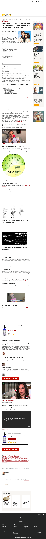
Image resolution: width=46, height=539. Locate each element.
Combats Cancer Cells (6, 54)
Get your (5, 429)
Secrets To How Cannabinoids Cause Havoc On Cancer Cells (10, 49)
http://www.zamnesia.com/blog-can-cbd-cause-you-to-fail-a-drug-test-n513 (12, 457)
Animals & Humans (26, 526)
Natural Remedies (6, 21)
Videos (35, 531)
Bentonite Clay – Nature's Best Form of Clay (7, 503)
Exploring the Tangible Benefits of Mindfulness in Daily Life (37, 55)
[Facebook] (30, 1)
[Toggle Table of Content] (19, 46)
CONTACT (42, 1)
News (35, 527)
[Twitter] (31, 1)
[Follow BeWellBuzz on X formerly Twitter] (7, 484)
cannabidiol (7, 468)
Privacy (21, 537)
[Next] (28, 501)
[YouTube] (33, 1)
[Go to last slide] (4, 501)
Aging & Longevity (15, 526)
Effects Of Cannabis (26, 468)
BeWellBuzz (4, 29)
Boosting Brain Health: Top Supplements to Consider (37, 97)
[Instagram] (32, 1)
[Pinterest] (35, 1)
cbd (13, 468)
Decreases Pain (5, 55)
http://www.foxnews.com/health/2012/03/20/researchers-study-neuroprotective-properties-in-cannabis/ (15, 463)
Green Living (25, 527)
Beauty (14, 527)
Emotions (3, 528)
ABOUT (39, 1)
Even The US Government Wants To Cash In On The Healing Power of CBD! (11, 52)
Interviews (35, 526)
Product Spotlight (32, 14)
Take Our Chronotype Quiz (37, 532)
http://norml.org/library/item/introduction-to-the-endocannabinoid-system (12, 454)
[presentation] (7, 498)
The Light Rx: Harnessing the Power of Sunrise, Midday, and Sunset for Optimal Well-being (38, 34)
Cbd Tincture (22, 468)
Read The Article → (36, 43)
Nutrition (14, 531)
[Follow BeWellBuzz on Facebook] (6, 484)
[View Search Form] (36, 14)
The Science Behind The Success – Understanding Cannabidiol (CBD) (11, 62)
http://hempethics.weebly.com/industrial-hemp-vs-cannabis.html (11, 456)
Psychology (3, 531)
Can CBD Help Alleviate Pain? (6, 51)
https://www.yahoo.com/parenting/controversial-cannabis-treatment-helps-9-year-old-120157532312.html (15, 460)
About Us (20, 517)
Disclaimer (30, 537)
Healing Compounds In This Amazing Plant (8, 50)
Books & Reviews (4, 526)
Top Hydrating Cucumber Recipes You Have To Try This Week (24, 487)
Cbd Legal (16, 468)
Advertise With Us (21, 520)
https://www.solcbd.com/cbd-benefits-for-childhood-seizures (11, 455)
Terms (23, 537)
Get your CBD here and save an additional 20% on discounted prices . (17, 327)
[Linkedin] (38, 514)
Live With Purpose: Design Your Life (6, 487)
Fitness (14, 528)
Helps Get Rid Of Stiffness (6, 57)
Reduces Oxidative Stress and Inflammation (8, 56)
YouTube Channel (26, 480)
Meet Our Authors (21, 521)
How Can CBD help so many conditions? (7, 48)
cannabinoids (10, 468)
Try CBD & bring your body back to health (8, 143)
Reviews (35, 528)
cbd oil (19, 468)
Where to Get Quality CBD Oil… (6, 59)
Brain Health (3, 527)
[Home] (2, 19)
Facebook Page (13, 481)
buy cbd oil (3, 468)
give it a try (26, 97)
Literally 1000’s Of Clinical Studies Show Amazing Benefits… (10, 47)
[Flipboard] (36, 1)
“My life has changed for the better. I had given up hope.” (10, 60)
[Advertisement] (23, 8)
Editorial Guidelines (26, 537)
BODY (2, 21)
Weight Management (15, 533)
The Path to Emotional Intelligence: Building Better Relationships (37, 75)
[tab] (34, 21)
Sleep (13, 532)
